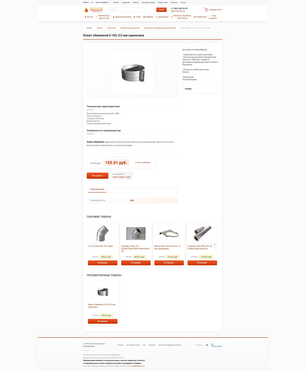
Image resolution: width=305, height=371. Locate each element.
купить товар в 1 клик (121, 177)
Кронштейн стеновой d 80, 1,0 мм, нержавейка (167, 247)
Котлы (90, 17)
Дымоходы (163, 17)
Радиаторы (201, 17)
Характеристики (97, 189)
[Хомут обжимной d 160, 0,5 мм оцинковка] (132, 73)
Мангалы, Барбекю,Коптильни (182, 16)
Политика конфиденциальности (169, 345)
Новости (136, 2)
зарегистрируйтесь (102, 2)
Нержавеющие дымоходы (129, 28)
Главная (89, 28)
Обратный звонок (178, 11)
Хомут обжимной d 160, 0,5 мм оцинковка (101, 305)
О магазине (126, 2)
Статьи (182, 2)
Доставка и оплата (148, 2)
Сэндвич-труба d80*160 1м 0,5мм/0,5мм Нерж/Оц (200, 247)
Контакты (174, 2)
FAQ (144, 345)
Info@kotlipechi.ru (138, 366)
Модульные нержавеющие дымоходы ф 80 (160, 28)
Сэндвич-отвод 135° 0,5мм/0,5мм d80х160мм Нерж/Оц (135, 248)
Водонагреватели (123, 17)
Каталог (116, 2)
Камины (149, 17)
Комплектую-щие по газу (104, 16)
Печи (138, 17)
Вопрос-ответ (163, 2)
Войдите (86, 2)
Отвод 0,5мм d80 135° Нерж (100, 246)
